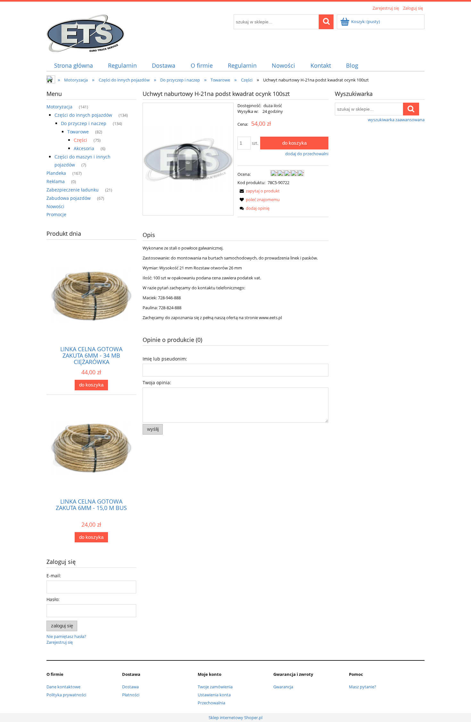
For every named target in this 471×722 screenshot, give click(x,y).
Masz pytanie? (362, 687)
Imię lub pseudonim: (165, 359)
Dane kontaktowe (63, 687)
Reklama (55, 181)
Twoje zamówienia (215, 687)
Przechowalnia (211, 703)
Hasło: (53, 599)
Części (80, 140)
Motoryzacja (59, 107)
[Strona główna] (85, 32)
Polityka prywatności (66, 695)
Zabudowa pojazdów (68, 198)
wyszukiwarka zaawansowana (396, 120)
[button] (258, 191)
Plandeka (56, 173)
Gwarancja (283, 687)
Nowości (55, 206)
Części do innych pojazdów (83, 115)
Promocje (56, 214)
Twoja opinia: (157, 382)
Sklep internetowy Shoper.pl (235, 717)
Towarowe (78, 132)
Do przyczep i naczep (83, 123)
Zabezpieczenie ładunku (72, 190)
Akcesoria (84, 148)
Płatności (130, 695)
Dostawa (130, 687)
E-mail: (53, 576)
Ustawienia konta (214, 695)
